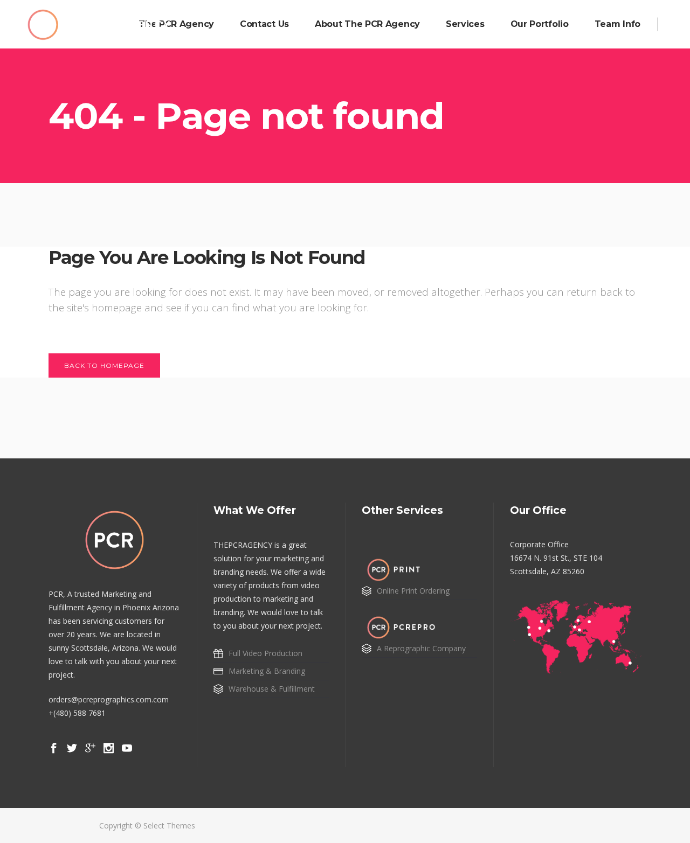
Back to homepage (104, 365)
